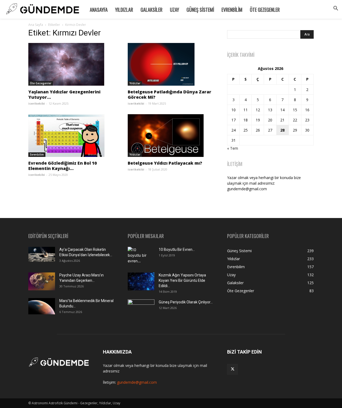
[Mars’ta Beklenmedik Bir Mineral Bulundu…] (41, 306)
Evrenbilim (231, 9)
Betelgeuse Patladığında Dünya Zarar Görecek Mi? (169, 94)
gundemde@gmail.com (137, 382)
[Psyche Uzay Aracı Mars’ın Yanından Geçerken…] (41, 281)
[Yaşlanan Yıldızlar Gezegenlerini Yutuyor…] (71, 64)
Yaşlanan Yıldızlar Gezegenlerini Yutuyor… (64, 94)
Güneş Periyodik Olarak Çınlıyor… (186, 302)
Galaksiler (151, 9)
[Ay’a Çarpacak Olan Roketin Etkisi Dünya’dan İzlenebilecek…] (41, 254)
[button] (335, 8)
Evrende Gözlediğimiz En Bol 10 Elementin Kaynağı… (62, 165)
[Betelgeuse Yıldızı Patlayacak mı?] (171, 135)
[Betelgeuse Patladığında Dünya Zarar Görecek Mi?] (171, 64)
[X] (232, 369)
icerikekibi (36, 103)
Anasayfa (99, 9)
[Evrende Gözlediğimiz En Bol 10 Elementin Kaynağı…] (71, 135)
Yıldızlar (124, 9)
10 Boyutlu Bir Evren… (177, 249)
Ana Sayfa (35, 24)
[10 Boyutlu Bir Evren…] (139, 256)
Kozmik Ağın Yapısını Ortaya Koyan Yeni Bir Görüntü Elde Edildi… (182, 280)
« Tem (232, 148)
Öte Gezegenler (265, 9)
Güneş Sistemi (200, 9)
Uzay (174, 9)
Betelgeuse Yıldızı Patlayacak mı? (165, 163)
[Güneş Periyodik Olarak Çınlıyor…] (141, 308)
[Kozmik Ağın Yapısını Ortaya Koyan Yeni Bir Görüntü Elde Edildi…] (141, 281)
